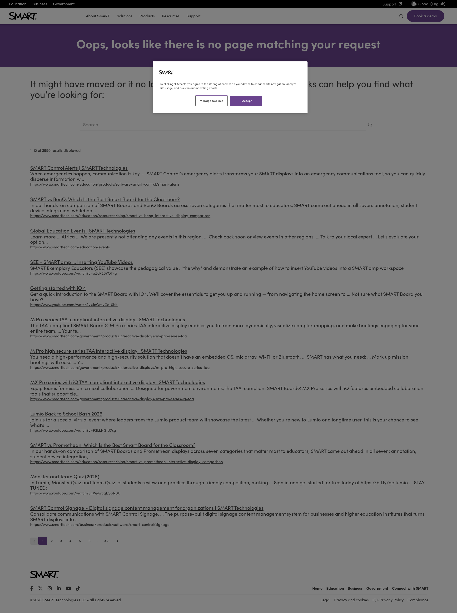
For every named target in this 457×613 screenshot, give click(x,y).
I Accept (246, 101)
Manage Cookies (211, 101)
